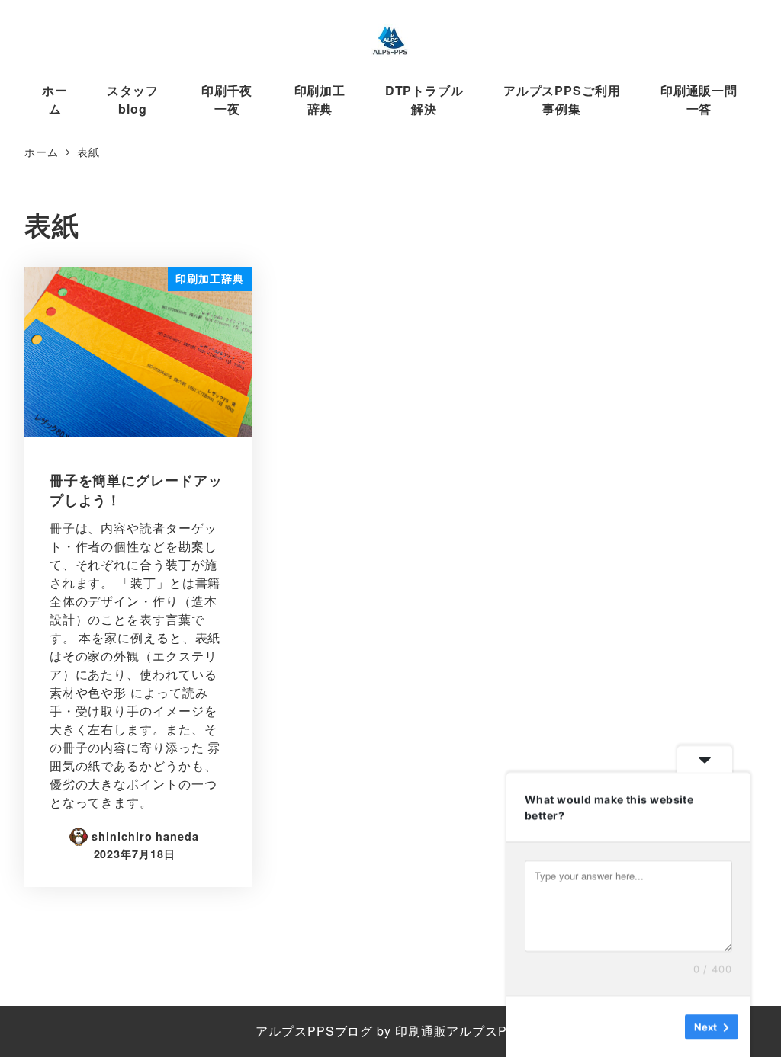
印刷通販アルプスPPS (460, 1030)
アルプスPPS (295, 1030)
